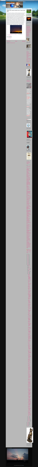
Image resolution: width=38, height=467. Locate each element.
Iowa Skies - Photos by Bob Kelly (29, 383)
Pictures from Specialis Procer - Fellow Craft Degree (29, 368)
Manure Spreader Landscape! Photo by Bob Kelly (29, 277)
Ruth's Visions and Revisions (29, 227)
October (29, 268)
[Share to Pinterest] (21, 34)
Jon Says (29, 370)
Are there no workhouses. (29, 327)
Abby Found (29, 371)
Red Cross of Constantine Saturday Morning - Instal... (29, 393)
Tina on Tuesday (29, 354)
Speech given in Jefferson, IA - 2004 (29, 232)
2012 (28, 262)
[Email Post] (18, 34)
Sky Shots (29, 341)
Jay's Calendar (28, 161)
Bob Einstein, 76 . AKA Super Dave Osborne (28, 32)
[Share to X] (20, 34)
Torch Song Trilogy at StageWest (29, 331)
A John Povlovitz (28, 168)
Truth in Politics (29, 313)
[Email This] (19, 34)
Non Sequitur (28, 224)
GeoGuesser (28, 188)
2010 (28, 264)
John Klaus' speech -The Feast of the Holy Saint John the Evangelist (29, 211)
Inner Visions (28, 200)
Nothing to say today (29, 379)
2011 (28, 263)
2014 (28, 260)
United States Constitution (28, 242)
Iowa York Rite (28, 205)
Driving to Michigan (29, 412)
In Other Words (28, 198)
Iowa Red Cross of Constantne (29, 203)
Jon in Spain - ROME (29, 291)
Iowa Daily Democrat (28, 201)
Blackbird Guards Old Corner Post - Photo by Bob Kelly (29, 295)
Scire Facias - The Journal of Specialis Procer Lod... (29, 377)
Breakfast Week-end (29, 340)
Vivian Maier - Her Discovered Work (29, 243)
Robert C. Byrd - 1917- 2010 (29, 289)
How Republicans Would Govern (29, 310)
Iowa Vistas (28, 204)
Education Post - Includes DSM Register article (28, 183)
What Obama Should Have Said (29, 338)
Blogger (23, 465)
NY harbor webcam (29, 58)
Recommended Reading (29, 336)
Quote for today (29, 281)
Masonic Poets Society (28, 217)
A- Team (29, 349)
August (29, 271)
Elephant (27, 54)
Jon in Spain (29, 317)
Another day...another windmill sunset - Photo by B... (29, 325)
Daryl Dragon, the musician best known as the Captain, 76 (29, 30)
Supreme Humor (29, 275)
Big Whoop (29, 384)
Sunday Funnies (29, 364)
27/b (27, 167)
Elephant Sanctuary (29, 55)
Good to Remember (29, 304)
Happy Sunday (29, 293)
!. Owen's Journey (28, 166)
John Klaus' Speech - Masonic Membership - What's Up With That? (29, 207)
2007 (28, 424)
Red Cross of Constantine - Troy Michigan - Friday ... (29, 404)
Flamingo (28, 56)
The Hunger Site (28, 238)
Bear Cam (28, 51)
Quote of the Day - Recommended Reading (29, 352)
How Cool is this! (29, 329)
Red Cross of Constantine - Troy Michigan (29, 409)
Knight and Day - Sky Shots (29, 299)
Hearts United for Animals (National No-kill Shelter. (29, 192)
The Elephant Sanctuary (28, 237)
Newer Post (8, 41)
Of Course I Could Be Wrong (29, 225)
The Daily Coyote (28, 235)
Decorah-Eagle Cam (29, 53)
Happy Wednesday (29, 314)
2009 (28, 422)
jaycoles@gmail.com (29, 250)
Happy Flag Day (29, 361)
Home (16, 41)
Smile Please (29, 385)
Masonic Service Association (28, 218)
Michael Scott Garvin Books (28, 220)
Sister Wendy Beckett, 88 (28, 34)
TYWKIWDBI (28, 239)
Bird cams (28, 52)
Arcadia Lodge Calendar (28, 163)
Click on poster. (29, 344)
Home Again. (29, 388)
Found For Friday (29, 306)
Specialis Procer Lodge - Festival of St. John (29, 301)
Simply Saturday (29, 365)
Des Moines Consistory (28, 181)
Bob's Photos (10, 35)
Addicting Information (28, 169)
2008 (28, 423)
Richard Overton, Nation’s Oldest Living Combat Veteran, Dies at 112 (29, 27)
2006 (28, 425)
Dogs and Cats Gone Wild (29, 414)
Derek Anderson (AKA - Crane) (28, 179)
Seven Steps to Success (28, 228)
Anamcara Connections (28, 172)
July (28, 272)
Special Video (29, 415)
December (29, 265)
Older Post (23, 41)
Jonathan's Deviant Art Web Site (29, 213)
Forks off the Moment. (28, 186)
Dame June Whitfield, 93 (28, 35)
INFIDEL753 (28, 199)
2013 (28, 261)
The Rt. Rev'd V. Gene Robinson (28, 81)
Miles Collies (28, 221)
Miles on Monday (29, 286)
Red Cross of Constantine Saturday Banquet (29, 390)
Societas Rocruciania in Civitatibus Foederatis (29, 231)
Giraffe (27, 57)
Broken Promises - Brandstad (29, 176)
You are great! (29, 290)
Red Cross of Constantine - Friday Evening (29, 397)
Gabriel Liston (28, 187)
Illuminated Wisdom (29, 197)
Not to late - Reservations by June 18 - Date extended (29, 356)
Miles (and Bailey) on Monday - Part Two (29, 319)
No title (29, 342)
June (28, 273)
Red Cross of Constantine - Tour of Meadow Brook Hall (29, 400)
